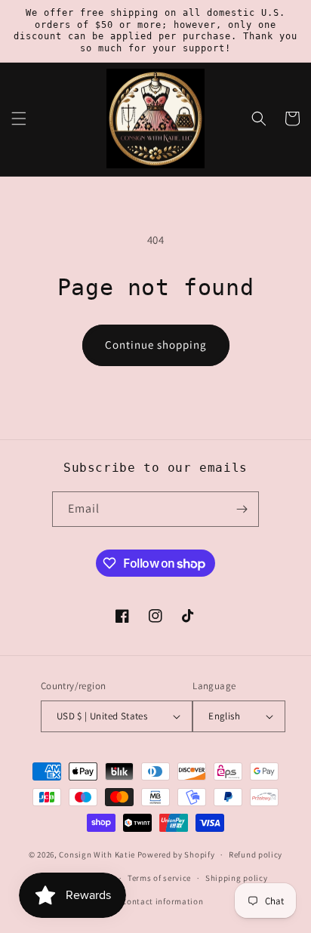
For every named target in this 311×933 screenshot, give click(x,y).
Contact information (162, 901)
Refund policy (255, 854)
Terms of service (159, 878)
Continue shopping (156, 344)
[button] (18, 118)
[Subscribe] (241, 509)
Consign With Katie (97, 854)
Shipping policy (236, 878)
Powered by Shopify (176, 854)
